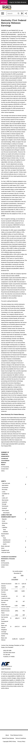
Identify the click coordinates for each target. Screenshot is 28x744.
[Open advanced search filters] (22, 13)
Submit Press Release (8, 738)
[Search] (18, 13)
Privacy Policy (21, 741)
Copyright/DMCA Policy (9, 741)
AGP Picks (4, 2)
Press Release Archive (16, 735)
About (7, 735)
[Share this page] (26, 13)
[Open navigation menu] (2, 13)
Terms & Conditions (20, 738)
